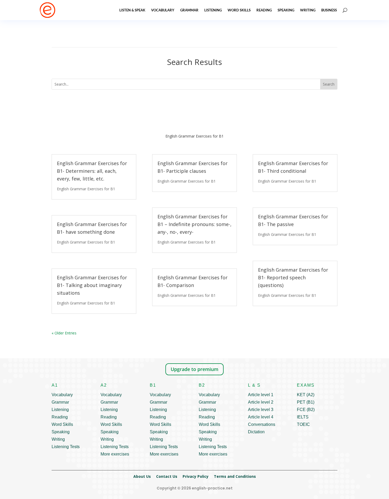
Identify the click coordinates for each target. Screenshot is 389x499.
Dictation (256, 432)
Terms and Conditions (235, 476)
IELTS (303, 417)
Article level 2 (260, 402)
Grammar (189, 10)
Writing (307, 10)
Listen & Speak (132, 10)
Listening (213, 10)
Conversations (261, 424)
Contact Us (166, 476)
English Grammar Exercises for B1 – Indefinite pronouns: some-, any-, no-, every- (194, 224)
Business (329, 10)
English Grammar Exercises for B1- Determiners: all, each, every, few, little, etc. (92, 171)
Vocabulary (162, 10)
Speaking (286, 10)
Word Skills (239, 10)
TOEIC (303, 424)
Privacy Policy (196, 476)
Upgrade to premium (194, 369)
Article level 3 (260, 409)
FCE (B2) (306, 409)
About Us (142, 476)
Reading (264, 10)
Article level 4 (260, 417)
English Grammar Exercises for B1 (86, 188)
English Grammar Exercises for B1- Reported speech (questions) (293, 277)
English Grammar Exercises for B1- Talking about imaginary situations (92, 285)
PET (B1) (305, 402)
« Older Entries (64, 332)
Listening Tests (66, 446)
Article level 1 (260, 394)
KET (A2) (305, 394)
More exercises (115, 454)
